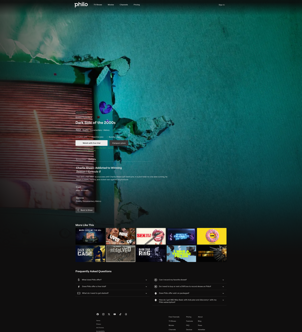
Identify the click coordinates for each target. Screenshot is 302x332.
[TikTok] (120, 314)
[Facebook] (97, 314)
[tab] (92, 159)
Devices (189, 329)
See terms (91, 150)
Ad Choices (100, 327)
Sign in (222, 5)
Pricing (137, 4)
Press (200, 325)
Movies (111, 4)
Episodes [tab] (81, 159)
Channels (124, 4)
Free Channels (174, 317)
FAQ (187, 325)
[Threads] (126, 314)
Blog (199, 321)
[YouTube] (114, 314)
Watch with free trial (91, 143)
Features (189, 321)
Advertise (201, 329)
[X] (109, 314)
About (200, 317)
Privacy (98, 324)
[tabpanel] (151, 184)
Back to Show (86, 210)
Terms (98, 320)
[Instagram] (103, 314)
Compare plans (119, 143)
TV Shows (98, 4)
